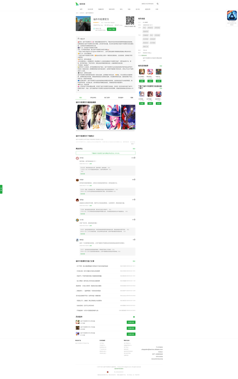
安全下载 (111, 29)
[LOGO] (80, 4)
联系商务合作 (103, 347)
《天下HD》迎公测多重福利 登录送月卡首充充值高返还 (92, 266)
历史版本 (120, 97)
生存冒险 (145, 39)
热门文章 (107, 97)
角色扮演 (150, 27)
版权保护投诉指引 (128, 351)
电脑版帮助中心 (128, 345)
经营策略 (157, 35)
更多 (134, 148)
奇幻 (144, 27)
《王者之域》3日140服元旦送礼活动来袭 (88, 271)
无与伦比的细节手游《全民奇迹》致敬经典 (88, 296)
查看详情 (131, 322)
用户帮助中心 (127, 343)
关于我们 (102, 343)
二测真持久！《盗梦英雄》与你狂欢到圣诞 (88, 291)
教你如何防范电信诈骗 (157, 359)
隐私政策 (144, 55)
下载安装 (112, 22)
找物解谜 (145, 35)
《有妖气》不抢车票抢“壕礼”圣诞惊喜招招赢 (89, 276)
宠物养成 (145, 31)
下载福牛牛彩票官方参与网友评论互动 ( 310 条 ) (106, 153)
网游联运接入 (103, 351)
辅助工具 (145, 46)
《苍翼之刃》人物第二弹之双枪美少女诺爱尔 (89, 300)
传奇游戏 (157, 27)
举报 (1, 189)
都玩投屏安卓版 (150, 76)
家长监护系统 (127, 353)
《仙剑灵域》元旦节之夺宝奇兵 (85, 305)
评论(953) (93, 97)
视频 (132, 97)
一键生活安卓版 (158, 76)
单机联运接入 (103, 353)
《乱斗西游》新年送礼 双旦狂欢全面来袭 (88, 281)
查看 (141, 81)
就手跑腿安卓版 (150, 99)
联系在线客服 (159, 356)
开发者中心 (102, 345)
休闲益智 (152, 39)
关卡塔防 (152, 43)
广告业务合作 (103, 349)
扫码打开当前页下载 (130, 26)
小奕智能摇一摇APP (141, 99)
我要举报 (126, 355)
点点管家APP (141, 76)
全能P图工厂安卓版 (158, 99)
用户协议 (126, 347)
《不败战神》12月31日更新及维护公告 (87, 310)
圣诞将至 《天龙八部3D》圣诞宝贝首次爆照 (88, 286)
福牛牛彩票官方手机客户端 (82, 343)
